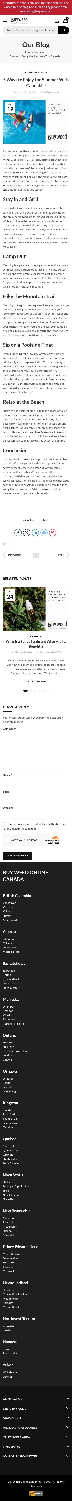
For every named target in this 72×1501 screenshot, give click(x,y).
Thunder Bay (10, 1118)
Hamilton (8, 1046)
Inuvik (6, 1330)
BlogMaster (25, 652)
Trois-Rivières (11, 1163)
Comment (9, 728)
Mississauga (10, 1091)
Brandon (8, 1010)
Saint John (9, 1222)
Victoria (8, 907)
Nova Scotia (13, 1174)
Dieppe (7, 1230)
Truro (6, 1190)
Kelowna (8, 911)
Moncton (8, 1218)
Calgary (7, 943)
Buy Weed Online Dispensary (25, 1481)
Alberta (9, 931)
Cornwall (8, 1271)
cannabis (39, 51)
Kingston (10, 1103)
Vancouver (9, 902)
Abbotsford (10, 920)
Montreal (8, 1146)
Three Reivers (11, 1266)
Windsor (8, 1078)
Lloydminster (11, 987)
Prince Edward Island (20, 1246)
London (7, 1055)
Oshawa (10, 1071)
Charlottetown (12, 1254)
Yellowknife (10, 1326)
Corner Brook (11, 1307)
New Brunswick (16, 1211)
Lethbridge (9, 947)
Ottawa (7, 1059)
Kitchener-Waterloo (15, 1051)
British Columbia (17, 895)
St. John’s (8, 1290)
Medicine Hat (11, 951)
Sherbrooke (10, 1158)
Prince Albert (11, 979)
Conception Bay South (16, 1294)
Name (7, 775)
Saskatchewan (15, 963)
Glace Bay (9, 1199)
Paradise (8, 1302)
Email (7, 791)
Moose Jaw (9, 983)
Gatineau (8, 1154)
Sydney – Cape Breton (16, 1186)
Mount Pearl (10, 1298)
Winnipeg (8, 1006)
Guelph (7, 1086)
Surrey (7, 915)
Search (63, 30)
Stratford (8, 1262)
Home (27, 51)
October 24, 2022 (50, 652)
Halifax (7, 1182)
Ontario (9, 1035)
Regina (7, 974)
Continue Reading (36, 681)
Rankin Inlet (10, 1353)
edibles (42, 72)
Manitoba (11, 999)
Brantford (9, 1114)
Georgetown (10, 1123)
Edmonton (9, 938)
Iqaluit (7, 1349)
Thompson (9, 1019)
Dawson (8, 1376)
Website (8, 807)
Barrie (6, 1082)
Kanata (7, 1110)
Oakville (8, 1127)
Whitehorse (10, 1372)
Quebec (9, 1139)
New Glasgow (11, 1194)
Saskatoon (9, 970)
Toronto (7, 1042)
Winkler (7, 1015)
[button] (25, 691)
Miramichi (9, 1235)
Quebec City (10, 1150)
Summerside (10, 1258)
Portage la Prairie (13, 1023)
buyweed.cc (45, 489)
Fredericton (10, 1226)
